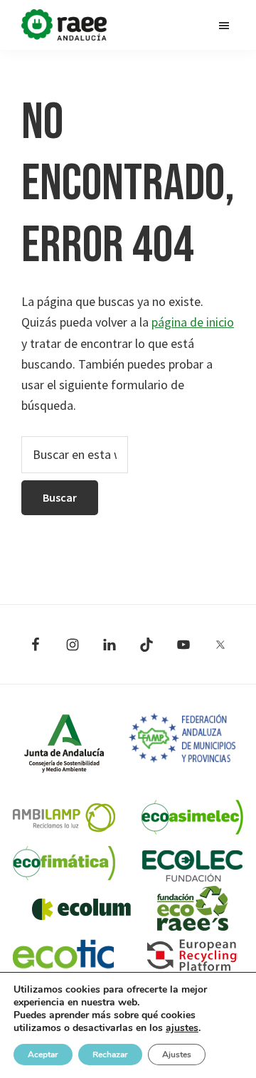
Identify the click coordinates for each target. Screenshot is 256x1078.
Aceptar (43, 1054)
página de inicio (192, 322)
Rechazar (110, 1054)
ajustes (182, 1028)
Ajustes (176, 1054)
